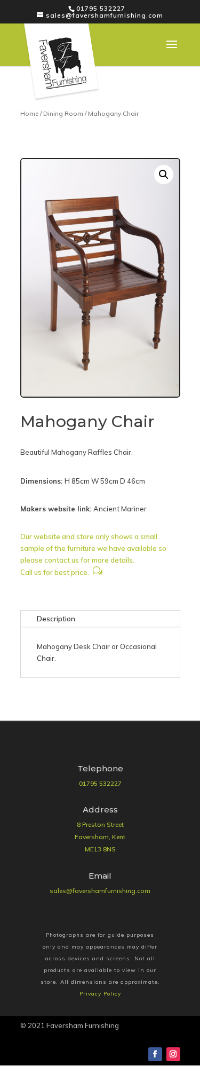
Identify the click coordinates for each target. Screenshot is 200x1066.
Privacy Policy (100, 993)
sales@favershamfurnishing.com (100, 891)
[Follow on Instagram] (173, 1054)
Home (29, 113)
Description (56, 618)
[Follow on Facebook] (155, 1054)
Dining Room (63, 113)
